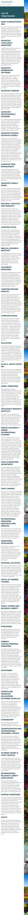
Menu (9, 4)
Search (4, 4)
